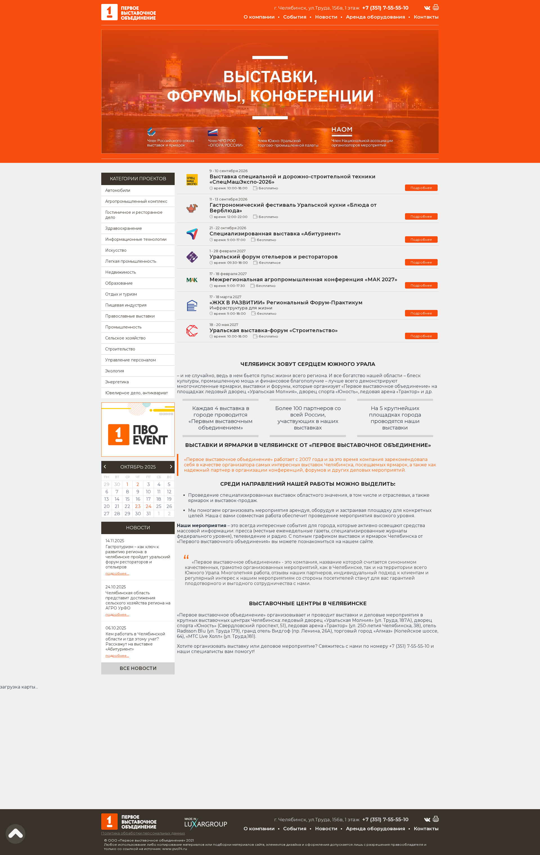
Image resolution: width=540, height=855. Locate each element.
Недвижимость (120, 272)
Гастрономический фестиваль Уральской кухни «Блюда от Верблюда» (293, 208)
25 (158, 506)
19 (169, 499)
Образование (119, 283)
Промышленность (123, 327)
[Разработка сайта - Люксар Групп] (206, 829)
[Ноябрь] (171, 466)
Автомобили (117, 190)
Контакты (426, 17)
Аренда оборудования (375, 17)
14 (117, 499)
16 (138, 499)
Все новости (138, 668)
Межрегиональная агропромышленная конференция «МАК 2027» (303, 279)
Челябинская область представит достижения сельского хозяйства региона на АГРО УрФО (137, 600)
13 (106, 499)
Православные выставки (130, 316)
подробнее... (117, 573)
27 (106, 513)
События (295, 17)
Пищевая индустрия (126, 305)
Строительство (120, 349)
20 (107, 506)
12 (169, 491)
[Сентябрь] (105, 466)
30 (138, 513)
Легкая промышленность (130, 261)
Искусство (116, 250)
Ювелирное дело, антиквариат (136, 392)
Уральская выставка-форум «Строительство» (274, 330)
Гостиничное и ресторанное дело (134, 215)
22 (127, 506)
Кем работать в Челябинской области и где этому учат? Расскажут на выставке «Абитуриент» (135, 641)
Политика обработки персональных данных (143, 833)
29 (127, 513)
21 (117, 506)
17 (148, 499)
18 (158, 499)
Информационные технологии (135, 239)
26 (169, 506)
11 (159, 491)
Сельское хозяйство (125, 338)
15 (127, 499)
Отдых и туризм (121, 294)
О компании (259, 17)
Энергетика (117, 381)
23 (138, 506)
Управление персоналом (130, 360)
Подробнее (421, 188)
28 (117, 513)
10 (148, 491)
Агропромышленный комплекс (136, 201)
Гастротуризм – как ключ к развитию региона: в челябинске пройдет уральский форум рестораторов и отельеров (137, 557)
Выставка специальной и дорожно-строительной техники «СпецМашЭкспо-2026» (292, 179)
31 (148, 513)
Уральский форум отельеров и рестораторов (274, 257)
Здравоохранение (123, 228)
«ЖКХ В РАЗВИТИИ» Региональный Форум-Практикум (286, 305)
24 (148, 506)
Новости (326, 17)
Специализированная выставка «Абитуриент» (275, 234)
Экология (114, 371)
